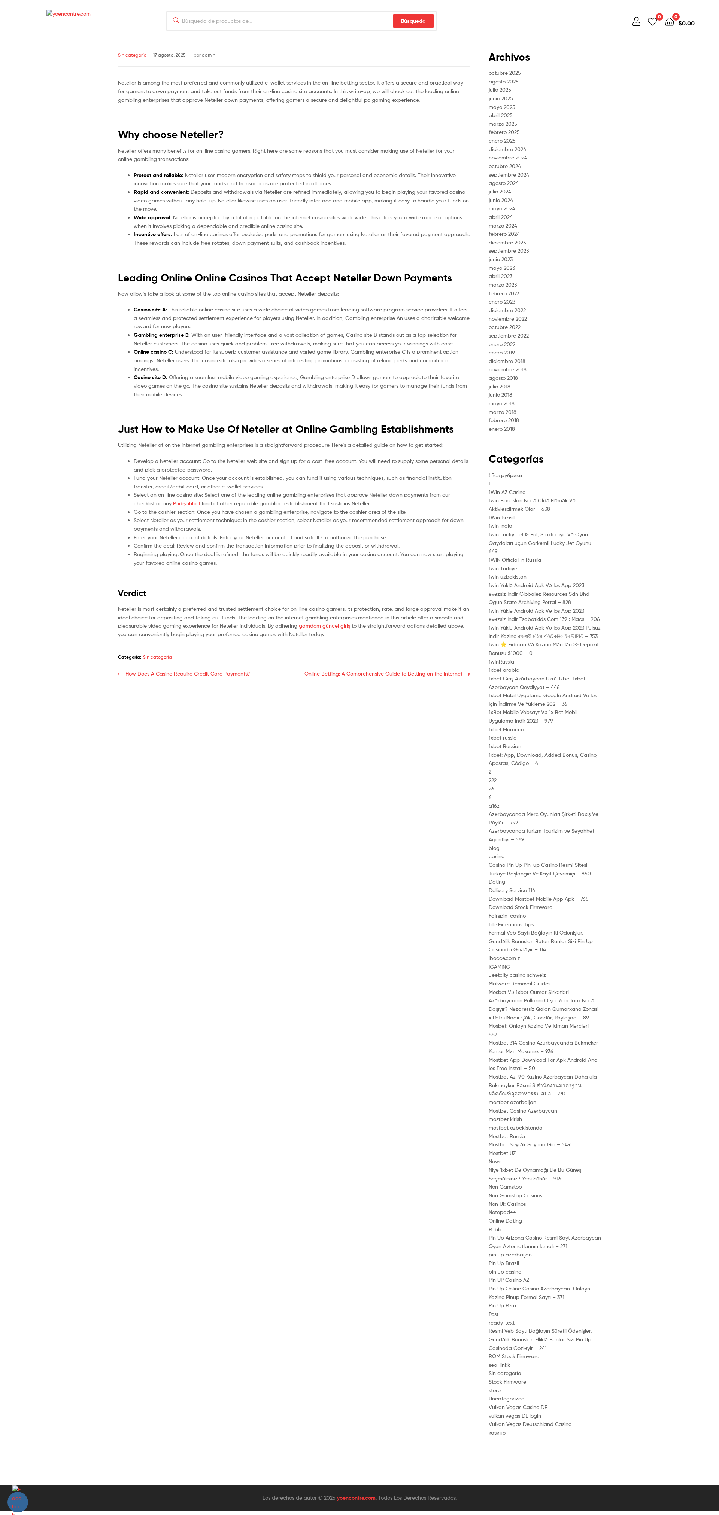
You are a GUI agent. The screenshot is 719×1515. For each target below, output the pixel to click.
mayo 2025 (502, 107)
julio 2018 (499, 386)
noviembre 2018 (508, 369)
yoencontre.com (356, 1497)
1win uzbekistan (508, 576)
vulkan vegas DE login (515, 1415)
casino (496, 856)
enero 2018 (502, 429)
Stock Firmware (507, 1381)
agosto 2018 (503, 378)
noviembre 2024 (508, 157)
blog (494, 848)
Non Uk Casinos (507, 1204)
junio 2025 (501, 98)
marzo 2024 (503, 225)
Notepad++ (502, 1212)
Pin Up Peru (502, 1305)
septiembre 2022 (509, 335)
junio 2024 (501, 200)
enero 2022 (502, 344)
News (495, 1161)
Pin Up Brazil (504, 1263)
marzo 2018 (502, 412)
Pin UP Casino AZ (509, 1280)
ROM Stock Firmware (514, 1356)
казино (497, 1432)
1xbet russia (503, 737)
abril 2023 (500, 276)
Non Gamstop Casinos (515, 1195)
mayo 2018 (502, 403)
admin (208, 55)
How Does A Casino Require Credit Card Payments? (187, 677)
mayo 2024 (502, 208)
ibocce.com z (504, 958)
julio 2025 (500, 89)
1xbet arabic (504, 670)
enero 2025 (502, 140)
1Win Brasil (502, 517)
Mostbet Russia (507, 1136)
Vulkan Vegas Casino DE (518, 1407)
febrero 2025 (504, 132)
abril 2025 (501, 115)
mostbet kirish (505, 1119)
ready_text (502, 1322)
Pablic (496, 1229)
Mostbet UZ (502, 1153)
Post (493, 1314)
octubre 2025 (505, 73)
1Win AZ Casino (507, 492)
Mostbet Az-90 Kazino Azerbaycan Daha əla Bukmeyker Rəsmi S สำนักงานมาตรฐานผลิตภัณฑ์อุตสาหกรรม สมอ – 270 (543, 1085)
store (495, 1390)
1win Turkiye (503, 568)
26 (491, 788)
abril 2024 (501, 217)
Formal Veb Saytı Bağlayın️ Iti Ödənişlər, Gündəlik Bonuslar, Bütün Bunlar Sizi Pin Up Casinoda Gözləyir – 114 (541, 940)
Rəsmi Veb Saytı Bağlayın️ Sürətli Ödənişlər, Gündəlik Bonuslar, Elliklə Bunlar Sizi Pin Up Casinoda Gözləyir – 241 (540, 1339)
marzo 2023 (503, 284)
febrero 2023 (504, 293)
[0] (652, 21)
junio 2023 (501, 259)
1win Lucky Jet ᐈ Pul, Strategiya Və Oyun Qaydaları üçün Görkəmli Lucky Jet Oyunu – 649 (542, 542)
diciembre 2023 (507, 242)
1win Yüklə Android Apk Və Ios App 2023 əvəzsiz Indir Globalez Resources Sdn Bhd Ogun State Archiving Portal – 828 (539, 593)
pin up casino (505, 1271)
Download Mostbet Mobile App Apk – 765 (539, 899)
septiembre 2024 (509, 174)
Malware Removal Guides (519, 983)
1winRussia (501, 661)
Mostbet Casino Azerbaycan (523, 1110)
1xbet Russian (505, 746)
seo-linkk (499, 1365)
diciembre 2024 (507, 149)
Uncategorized (507, 1398)
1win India (500, 525)
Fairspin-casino (507, 915)
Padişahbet (186, 503)
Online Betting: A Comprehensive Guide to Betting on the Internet (383, 674)
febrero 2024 (504, 234)
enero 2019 (502, 352)
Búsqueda (413, 21)
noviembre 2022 (508, 319)
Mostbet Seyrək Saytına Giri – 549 (530, 1144)
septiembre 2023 (509, 250)
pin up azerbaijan (510, 1254)
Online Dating (505, 1220)
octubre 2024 (505, 166)
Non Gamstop (505, 1186)
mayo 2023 (502, 268)
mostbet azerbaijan (512, 1102)
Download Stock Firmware (520, 907)
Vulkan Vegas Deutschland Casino (530, 1424)
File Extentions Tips (511, 924)
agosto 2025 (504, 81)
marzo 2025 (503, 124)
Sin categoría (132, 55)
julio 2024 (500, 191)
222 (493, 780)
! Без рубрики (505, 475)
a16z (494, 805)
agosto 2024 (504, 183)
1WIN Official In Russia (515, 560)
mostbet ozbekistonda (516, 1127)
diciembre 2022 (507, 310)
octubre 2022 (505, 327)
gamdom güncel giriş (324, 625)
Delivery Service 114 (512, 890)
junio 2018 (500, 394)
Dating (497, 881)
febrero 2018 (504, 420)
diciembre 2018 (507, 361)
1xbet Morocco (506, 729)
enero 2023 (502, 301)
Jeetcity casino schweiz (517, 975)
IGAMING (499, 966)
